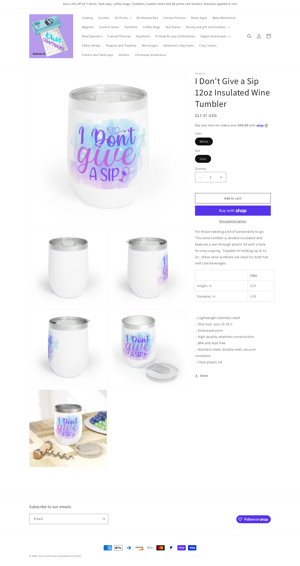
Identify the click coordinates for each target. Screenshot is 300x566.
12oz (203, 159)
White (204, 142)
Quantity (200, 168)
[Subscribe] (103, 519)
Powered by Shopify (70, 555)
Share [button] (204, 376)
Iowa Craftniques (48, 555)
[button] (123, 17)
